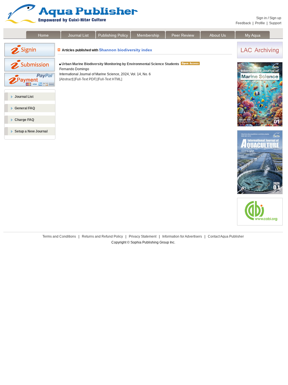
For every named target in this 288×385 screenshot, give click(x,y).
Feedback (243, 23)
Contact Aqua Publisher (226, 236)
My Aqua (252, 35)
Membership (148, 35)
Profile (260, 23)
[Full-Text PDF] (85, 79)
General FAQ (25, 108)
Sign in (261, 18)
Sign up (275, 18)
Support (275, 23)
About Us (218, 35)
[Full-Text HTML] (109, 79)
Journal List (78, 35)
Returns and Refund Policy (102, 236)
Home (43, 35)
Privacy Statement (142, 236)
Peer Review (183, 35)
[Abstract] (66, 79)
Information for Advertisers (182, 236)
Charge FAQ (24, 120)
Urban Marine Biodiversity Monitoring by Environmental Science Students (120, 64)
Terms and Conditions (59, 236)
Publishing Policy (113, 35)
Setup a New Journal (31, 131)
